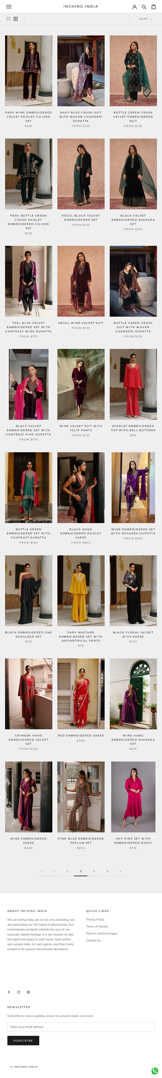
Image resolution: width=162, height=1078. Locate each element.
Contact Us (93, 940)
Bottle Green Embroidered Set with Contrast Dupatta (28, 533)
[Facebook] (8, 992)
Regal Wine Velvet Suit (81, 322)
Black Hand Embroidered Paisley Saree (81, 533)
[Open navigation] (8, 6)
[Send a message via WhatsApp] (155, 1071)
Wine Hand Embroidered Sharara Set (133, 740)
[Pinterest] (28, 992)
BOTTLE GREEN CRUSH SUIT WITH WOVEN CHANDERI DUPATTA (133, 327)
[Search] (144, 6)
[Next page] (120, 871)
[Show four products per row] (16, 19)
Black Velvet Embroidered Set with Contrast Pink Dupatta (28, 430)
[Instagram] (18, 992)
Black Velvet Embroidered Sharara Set (133, 220)
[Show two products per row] (8, 19)
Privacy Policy (95, 920)
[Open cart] (154, 6)
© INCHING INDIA (24, 1066)
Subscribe (23, 1040)
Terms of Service (97, 927)
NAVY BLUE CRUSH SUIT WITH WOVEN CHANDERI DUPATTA (81, 116)
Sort (144, 18)
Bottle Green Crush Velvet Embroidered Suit (133, 116)
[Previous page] (41, 871)
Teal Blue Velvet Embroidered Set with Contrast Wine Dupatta (28, 327)
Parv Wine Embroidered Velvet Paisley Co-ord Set (28, 116)
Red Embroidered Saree (81, 735)
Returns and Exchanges (101, 933)
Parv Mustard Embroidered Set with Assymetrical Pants (81, 636)
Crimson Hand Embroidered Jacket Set (29, 740)
